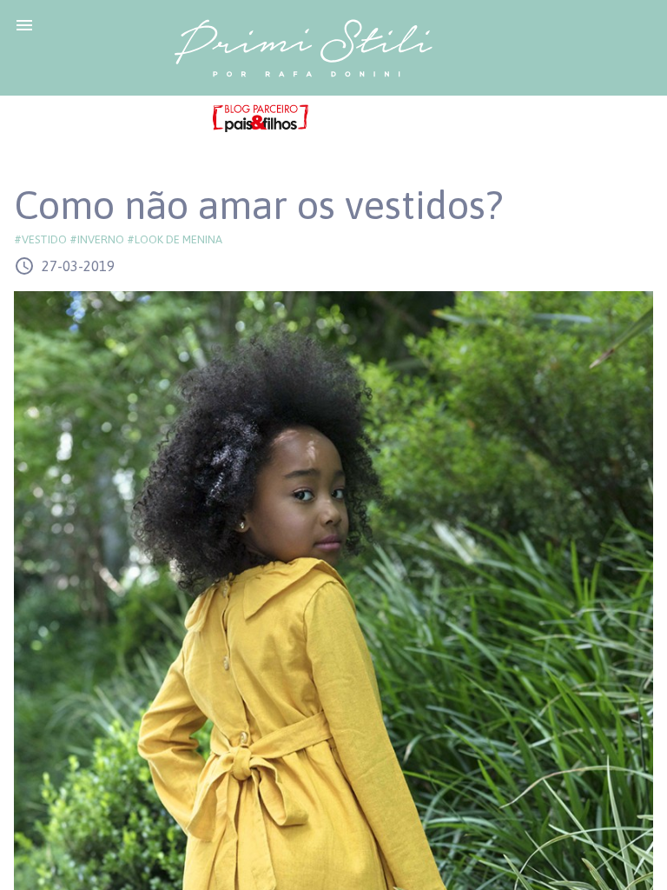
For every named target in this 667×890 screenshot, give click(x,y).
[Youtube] (376, 118)
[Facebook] (339, 118)
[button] (24, 24)
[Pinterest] (440, 118)
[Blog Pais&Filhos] (260, 117)
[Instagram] (412, 118)
